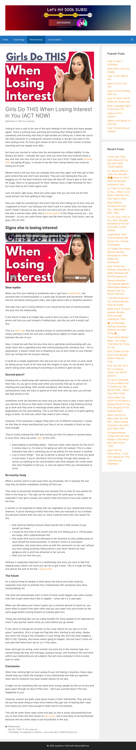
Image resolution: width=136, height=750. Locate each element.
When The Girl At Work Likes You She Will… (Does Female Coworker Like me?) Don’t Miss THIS (118, 422)
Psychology (19, 39)
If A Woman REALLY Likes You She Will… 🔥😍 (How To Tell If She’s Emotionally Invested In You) (118, 178)
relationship (74, 293)
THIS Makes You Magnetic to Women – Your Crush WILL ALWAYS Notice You (42, 732)
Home (5, 39)
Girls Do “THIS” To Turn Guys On (22, 729)
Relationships (36, 39)
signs (39, 438)
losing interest (52, 213)
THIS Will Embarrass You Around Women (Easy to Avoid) (118, 301)
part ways (49, 716)
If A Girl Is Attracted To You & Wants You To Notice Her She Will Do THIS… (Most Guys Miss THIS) (118, 387)
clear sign (20, 330)
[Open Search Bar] (132, 40)
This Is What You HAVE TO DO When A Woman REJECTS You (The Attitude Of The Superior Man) (118, 404)
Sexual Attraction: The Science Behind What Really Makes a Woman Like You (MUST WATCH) (118, 287)
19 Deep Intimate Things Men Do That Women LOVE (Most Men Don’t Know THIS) (118, 439)
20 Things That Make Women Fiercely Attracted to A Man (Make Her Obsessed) (118, 255)
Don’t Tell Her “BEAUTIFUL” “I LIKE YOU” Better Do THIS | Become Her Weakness (118, 457)
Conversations (54, 39)
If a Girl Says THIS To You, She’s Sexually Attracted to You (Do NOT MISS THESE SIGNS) (118, 224)
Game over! (46, 569)
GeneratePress (82, 745)
